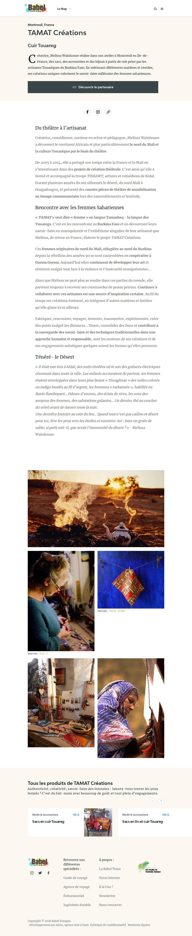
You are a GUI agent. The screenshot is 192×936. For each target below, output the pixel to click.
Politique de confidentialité (108, 925)
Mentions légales (139, 925)
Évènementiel (73, 896)
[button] (153, 801)
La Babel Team (110, 869)
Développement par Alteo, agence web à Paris (59, 925)
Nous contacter (110, 905)
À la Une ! (106, 887)
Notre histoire (109, 878)
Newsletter (107, 896)
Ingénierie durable (77, 905)
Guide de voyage (75, 878)
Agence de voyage (76, 887)
